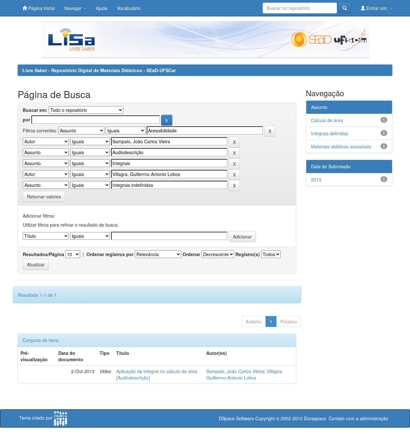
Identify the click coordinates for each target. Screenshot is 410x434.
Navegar (73, 8)
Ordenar (191, 254)
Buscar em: (35, 110)
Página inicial (41, 8)
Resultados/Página (43, 254)
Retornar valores (44, 196)
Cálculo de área (327, 120)
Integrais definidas (329, 133)
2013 (316, 179)
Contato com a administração (358, 418)
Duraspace (315, 418)
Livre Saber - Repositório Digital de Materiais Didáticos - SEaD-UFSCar (99, 70)
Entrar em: (377, 8)
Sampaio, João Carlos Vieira (235, 371)
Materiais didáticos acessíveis (341, 146)
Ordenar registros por (110, 254)
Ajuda (101, 8)
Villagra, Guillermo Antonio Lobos (244, 374)
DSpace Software (236, 418)
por (26, 119)
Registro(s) (247, 254)
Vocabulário (129, 8)
